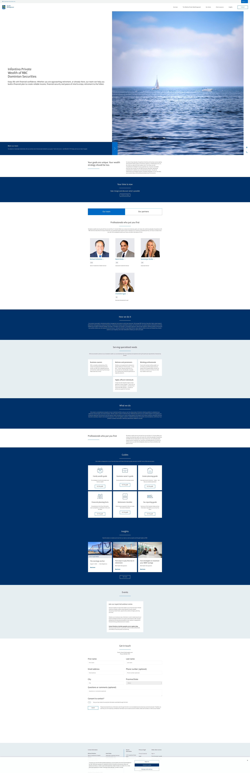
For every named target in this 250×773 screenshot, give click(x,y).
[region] (125, 725)
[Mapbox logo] (91, 735)
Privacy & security (143, 753)
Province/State (132, 679)
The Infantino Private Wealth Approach (192, 7)
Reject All (147, 761)
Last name (130, 659)
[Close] (247, 760)
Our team (175, 7)
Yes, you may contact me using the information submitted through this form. (110, 702)
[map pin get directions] (125, 723)
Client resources (220, 7)
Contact (243, 7)
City (89, 679)
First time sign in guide (156, 756)
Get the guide (100, 486)
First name (92, 659)
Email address (93, 669)
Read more (92, 567)
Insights (230, 7)
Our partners (143, 212)
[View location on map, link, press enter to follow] (125, 725)
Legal (140, 756)
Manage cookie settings (146, 769)
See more (125, 576)
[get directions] (125, 723)
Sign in (153, 753)
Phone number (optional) (136, 669)
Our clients (208, 7)
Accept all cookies (147, 765)
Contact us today (125, 195)
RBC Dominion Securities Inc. (9, 1)
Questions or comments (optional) (102, 687)
